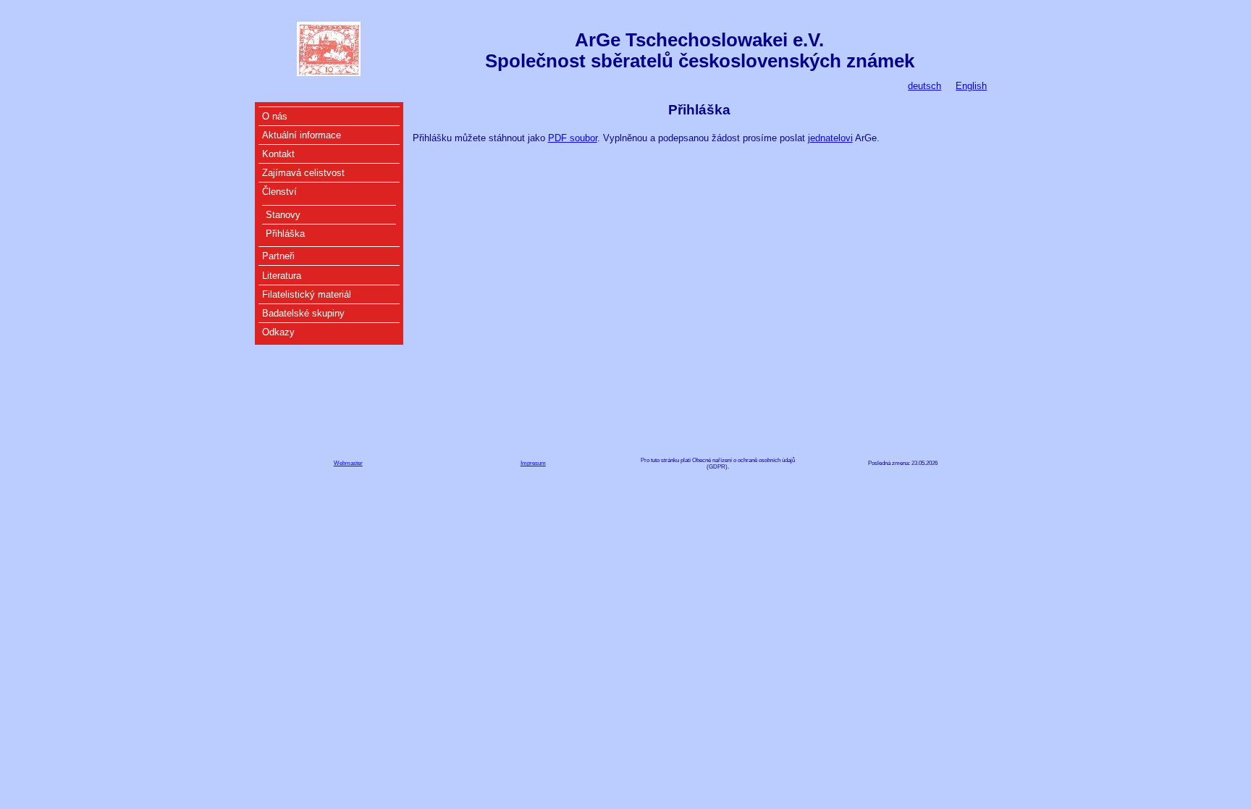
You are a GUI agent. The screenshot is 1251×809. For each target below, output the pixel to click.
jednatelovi (830, 138)
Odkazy (278, 332)
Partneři (278, 256)
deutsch (924, 85)
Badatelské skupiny (303, 313)
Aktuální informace (301, 135)
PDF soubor (572, 138)
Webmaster (348, 463)
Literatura (281, 275)
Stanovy (283, 214)
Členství (279, 191)
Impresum (533, 463)
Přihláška (285, 233)
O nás (274, 116)
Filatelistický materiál (306, 294)
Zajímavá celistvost (303, 172)
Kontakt (278, 153)
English (971, 85)
